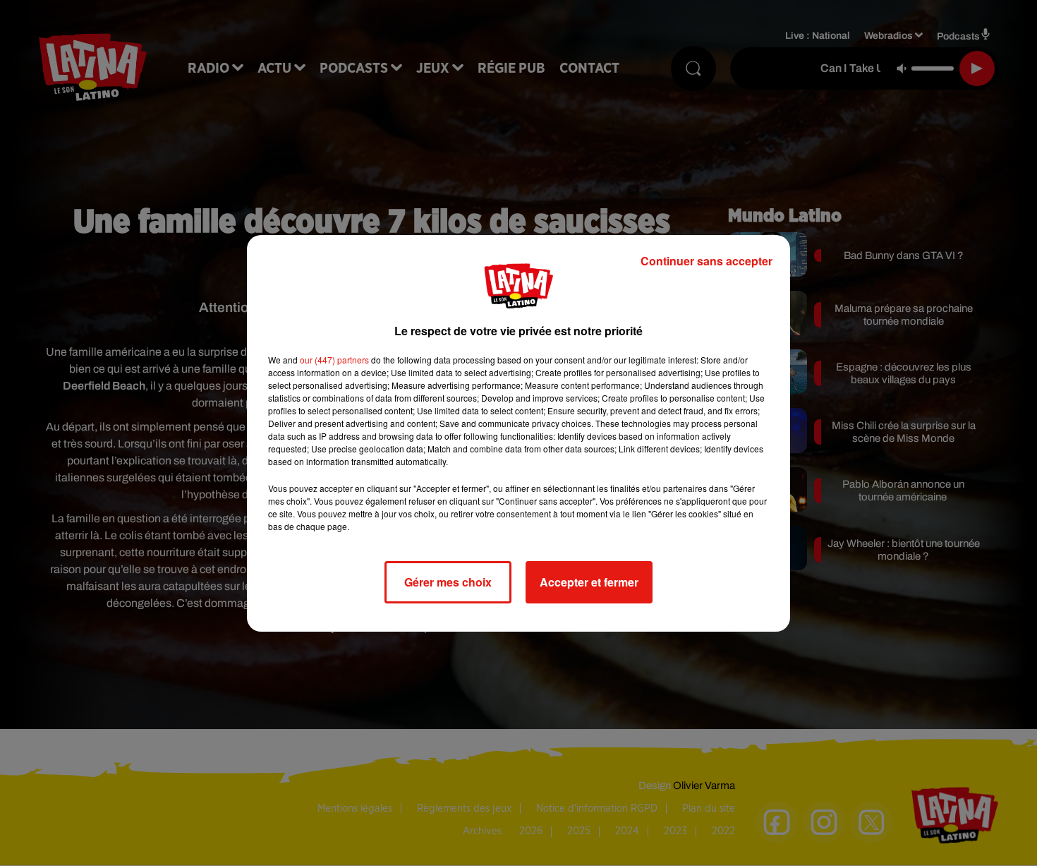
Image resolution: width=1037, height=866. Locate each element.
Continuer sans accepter (706, 261)
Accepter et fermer (589, 582)
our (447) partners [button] (334, 360)
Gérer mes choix (448, 582)
